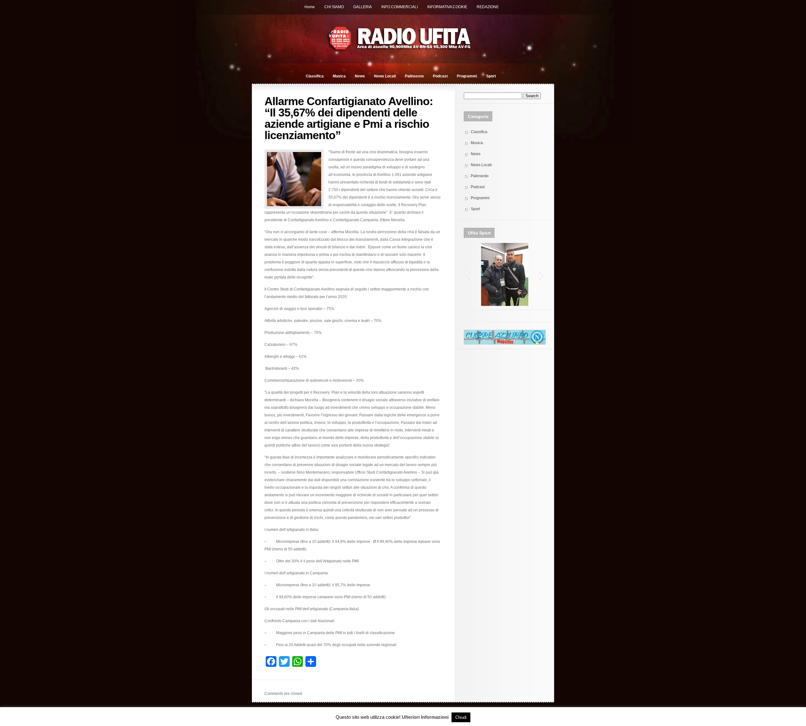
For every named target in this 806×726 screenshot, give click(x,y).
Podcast (440, 76)
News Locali (385, 76)
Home (309, 7)
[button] (468, 274)
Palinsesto (414, 76)
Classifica (315, 76)
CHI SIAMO (334, 7)
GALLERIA (362, 7)
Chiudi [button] (461, 717)
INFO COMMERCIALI (399, 7)
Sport (491, 76)
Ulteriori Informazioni (425, 717)
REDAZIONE (488, 7)
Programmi (467, 76)
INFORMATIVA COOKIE (447, 7)
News (360, 76)
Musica (339, 76)
